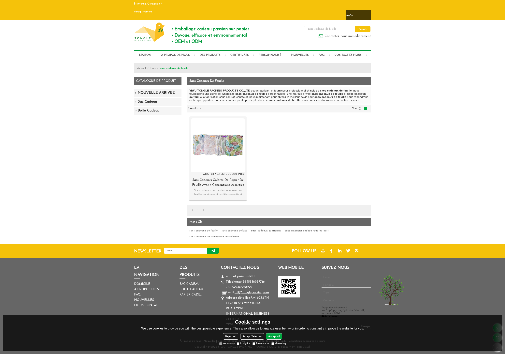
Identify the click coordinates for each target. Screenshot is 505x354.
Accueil (141, 68)
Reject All (230, 336)
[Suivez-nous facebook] (331, 250)
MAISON (145, 55)
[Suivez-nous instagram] (356, 250)
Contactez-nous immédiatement (348, 36)
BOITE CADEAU (191, 289)
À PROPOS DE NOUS (175, 55)
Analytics (245, 343)
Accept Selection (252, 336)
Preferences (262, 343)
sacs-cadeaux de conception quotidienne (214, 236)
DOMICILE (142, 284)
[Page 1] (192, 210)
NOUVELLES (300, 55)
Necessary (229, 343)
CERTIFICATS (239, 55)
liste (360, 108)
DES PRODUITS (210, 55)
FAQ (322, 55)
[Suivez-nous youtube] (322, 250)
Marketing (280, 343)
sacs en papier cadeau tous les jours (307, 230)
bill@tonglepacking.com (252, 292)
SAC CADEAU (190, 284)
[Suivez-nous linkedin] (339, 250)
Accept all (274, 336)
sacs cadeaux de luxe (234, 230)
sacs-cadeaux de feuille (203, 230)
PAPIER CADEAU (191, 294)
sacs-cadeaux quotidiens (266, 230)
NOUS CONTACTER (148, 305)
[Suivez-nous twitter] (348, 250)
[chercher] (362, 29)
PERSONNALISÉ (270, 55)
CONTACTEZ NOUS (348, 55)
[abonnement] (213, 251)
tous (153, 68)
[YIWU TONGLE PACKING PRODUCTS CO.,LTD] (150, 32)
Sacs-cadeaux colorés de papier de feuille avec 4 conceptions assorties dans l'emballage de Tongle (218, 183)
